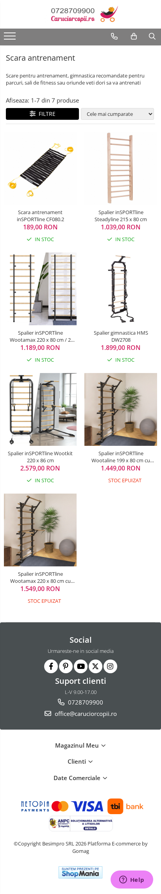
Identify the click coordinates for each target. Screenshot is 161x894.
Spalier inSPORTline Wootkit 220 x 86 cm (40, 457)
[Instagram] (110, 666)
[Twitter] (95, 666)
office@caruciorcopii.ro (85, 713)
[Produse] (11, 38)
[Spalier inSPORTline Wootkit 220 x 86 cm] (40, 409)
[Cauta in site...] (152, 36)
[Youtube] (81, 666)
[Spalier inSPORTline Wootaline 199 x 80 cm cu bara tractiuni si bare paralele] (120, 409)
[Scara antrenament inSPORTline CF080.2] (40, 168)
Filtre (45, 113)
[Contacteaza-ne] (114, 36)
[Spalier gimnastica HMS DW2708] (120, 288)
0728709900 (84, 702)
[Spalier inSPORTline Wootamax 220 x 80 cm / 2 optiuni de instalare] (40, 288)
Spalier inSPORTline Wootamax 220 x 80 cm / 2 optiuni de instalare (40, 336)
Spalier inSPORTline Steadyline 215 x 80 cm (121, 216)
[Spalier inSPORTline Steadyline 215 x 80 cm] (120, 168)
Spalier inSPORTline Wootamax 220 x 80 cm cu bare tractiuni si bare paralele (40, 577)
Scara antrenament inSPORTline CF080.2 (40, 216)
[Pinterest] (66, 666)
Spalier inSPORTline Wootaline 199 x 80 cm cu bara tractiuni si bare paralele (120, 457)
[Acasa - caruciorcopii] (80, 14)
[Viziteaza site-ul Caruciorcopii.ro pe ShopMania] (80, 872)
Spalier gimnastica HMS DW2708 (121, 336)
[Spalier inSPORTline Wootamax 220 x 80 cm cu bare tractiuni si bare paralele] (40, 530)
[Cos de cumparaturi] (133, 36)
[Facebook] (51, 666)
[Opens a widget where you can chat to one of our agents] (131, 880)
